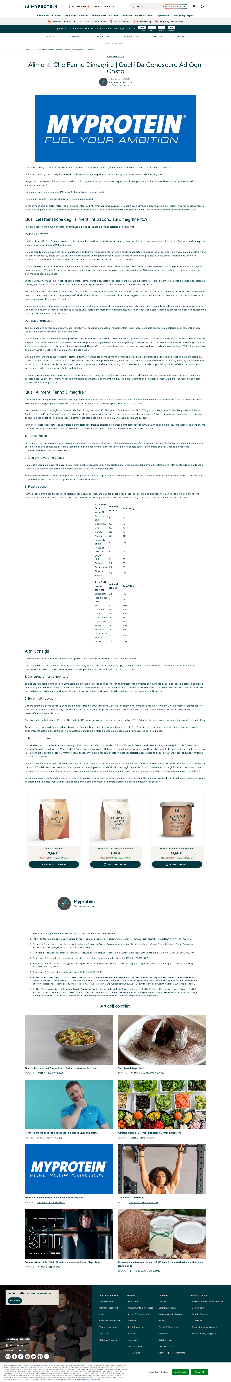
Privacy (161, 1321)
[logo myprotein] (41, 6)
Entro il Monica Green (50, 1138)
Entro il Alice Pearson (51, 1202)
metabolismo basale (107, 206)
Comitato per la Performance (172, 1353)
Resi (101, 1314)
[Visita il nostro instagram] (8, 1356)
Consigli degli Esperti (183, 15)
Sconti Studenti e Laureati (204, 1327)
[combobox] (159, 6)
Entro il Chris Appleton (143, 1202)
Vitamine (83, 15)
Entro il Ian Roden (49, 1267)
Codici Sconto (199, 1308)
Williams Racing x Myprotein (205, 1333)
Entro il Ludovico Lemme (145, 1271)
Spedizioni (104, 1333)
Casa (27, 50)
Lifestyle (157, 36)
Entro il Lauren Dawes (51, 1073)
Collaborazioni (165, 1340)
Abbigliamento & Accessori (140, 1308)
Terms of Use (94, 1380)
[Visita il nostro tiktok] (21, 1356)
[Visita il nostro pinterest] (40, 1356)
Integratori (70, 15)
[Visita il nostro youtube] (27, 1356)
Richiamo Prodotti (108, 1340)
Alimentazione (131, 36)
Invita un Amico (207, 1301)
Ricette (180, 36)
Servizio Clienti (106, 1301)
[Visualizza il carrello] (202, 6)
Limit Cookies (180, 1372)
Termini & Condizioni (168, 1327)
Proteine (56, 15)
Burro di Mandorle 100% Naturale (177, 848)
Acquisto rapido (56, 864)
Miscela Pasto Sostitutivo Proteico (116, 848)
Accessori (127, 15)
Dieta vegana (134, 1353)
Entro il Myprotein (120, 82)
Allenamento (75, 36)
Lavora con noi (165, 1346)
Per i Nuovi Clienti (144, 15)
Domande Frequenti (108, 1308)
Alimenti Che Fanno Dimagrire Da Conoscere (75, 50)
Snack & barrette (135, 1327)
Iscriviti (15, 1300)
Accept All (199, 1372)
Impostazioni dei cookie (18, 1339)
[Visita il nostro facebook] (14, 1356)
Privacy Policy (80, 1380)
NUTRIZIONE (79, 6)
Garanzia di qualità (167, 1308)
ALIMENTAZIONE (115, 57)
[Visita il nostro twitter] (33, 1356)
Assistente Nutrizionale (177, 6)
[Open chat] (46, 1356)
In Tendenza (43, 15)
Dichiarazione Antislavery (170, 1314)
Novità (50, 36)
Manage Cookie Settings (158, 1372)
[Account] (194, 6)
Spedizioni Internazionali (110, 1321)
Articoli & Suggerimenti (138, 1314)
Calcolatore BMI (135, 1346)
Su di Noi (162, 1301)
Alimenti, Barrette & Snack (104, 15)
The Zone (35, 50)
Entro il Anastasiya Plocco (147, 1073)
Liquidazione (163, 15)
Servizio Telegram (200, 1314)
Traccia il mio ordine (108, 1327)
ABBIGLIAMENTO (104, 6)
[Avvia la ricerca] (132, 6)
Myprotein (84, 901)
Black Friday (197, 1321)
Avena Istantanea (54, 848)
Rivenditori (163, 1333)
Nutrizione (133, 1301)
